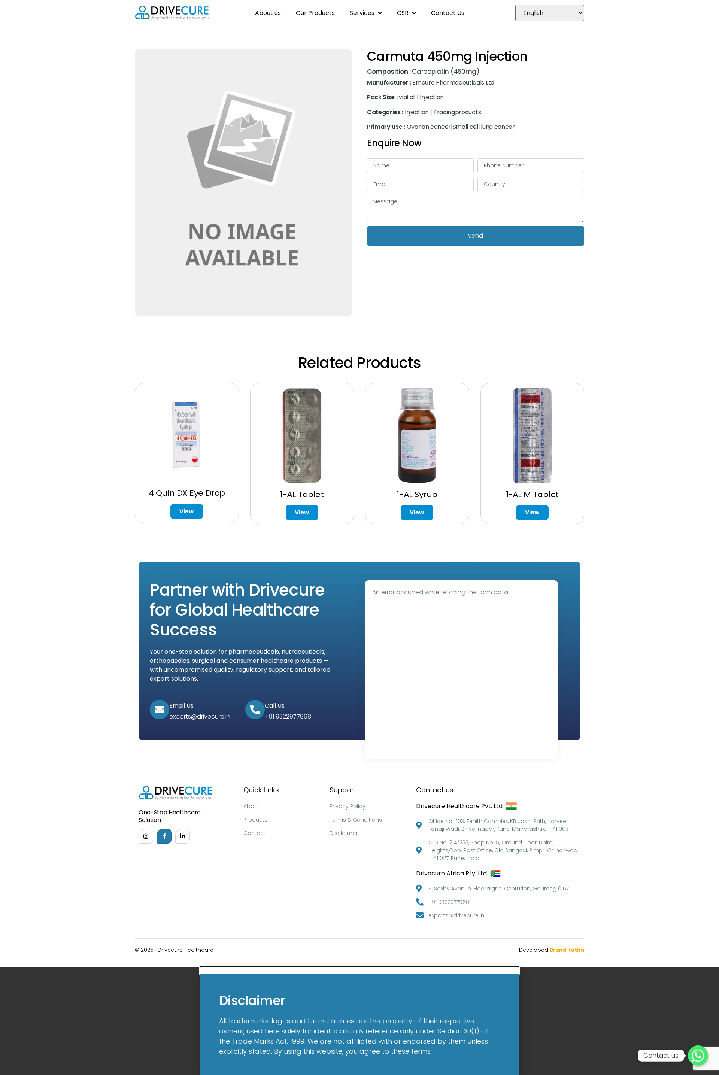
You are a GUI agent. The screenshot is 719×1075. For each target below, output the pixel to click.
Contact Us (447, 13)
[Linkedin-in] (182, 836)
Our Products (315, 13)
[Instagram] (146, 836)
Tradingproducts (457, 112)
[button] (359, 970)
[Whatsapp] (698, 1055)
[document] (359, 1021)
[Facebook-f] (164, 836)
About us (268, 13)
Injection (417, 112)
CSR (403, 13)
